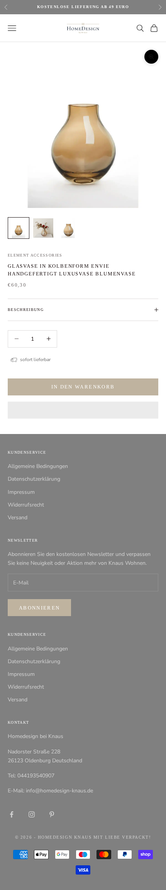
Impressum (21, 492)
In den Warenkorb (83, 387)
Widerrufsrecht (26, 504)
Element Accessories (35, 255)
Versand (17, 517)
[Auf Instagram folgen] (32, 814)
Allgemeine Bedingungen (38, 466)
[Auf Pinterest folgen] (52, 814)
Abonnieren (39, 608)
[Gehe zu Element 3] (68, 228)
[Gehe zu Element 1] (18, 228)
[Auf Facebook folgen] (11, 814)
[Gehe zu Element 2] (43, 228)
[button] (83, 410)
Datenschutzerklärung (34, 479)
